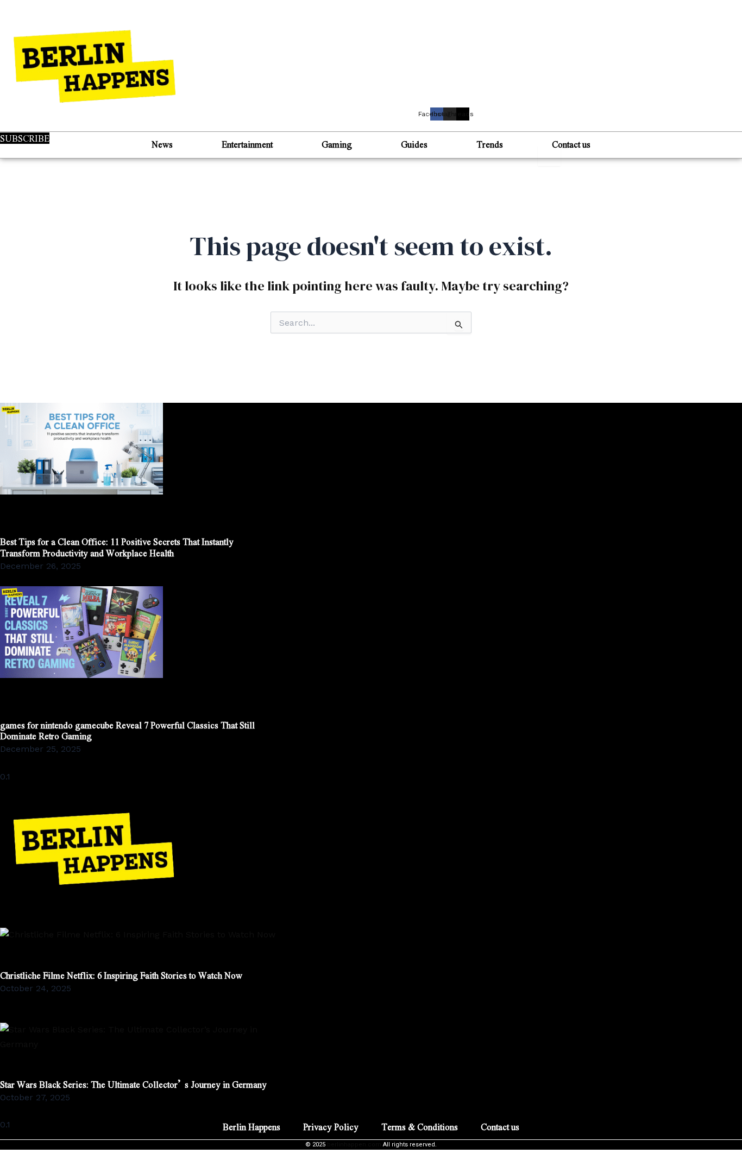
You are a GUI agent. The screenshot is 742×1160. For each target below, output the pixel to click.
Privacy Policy (331, 1126)
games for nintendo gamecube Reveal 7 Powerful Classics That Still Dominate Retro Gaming (127, 730)
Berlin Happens (251, 1126)
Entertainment (247, 144)
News (162, 144)
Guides (414, 144)
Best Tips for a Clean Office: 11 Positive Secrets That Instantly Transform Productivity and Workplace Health (117, 547)
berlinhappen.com (354, 1144)
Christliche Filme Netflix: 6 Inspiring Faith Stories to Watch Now (121, 975)
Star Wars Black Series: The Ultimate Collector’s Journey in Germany (133, 1084)
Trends (489, 144)
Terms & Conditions (419, 1126)
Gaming (337, 144)
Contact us (571, 144)
